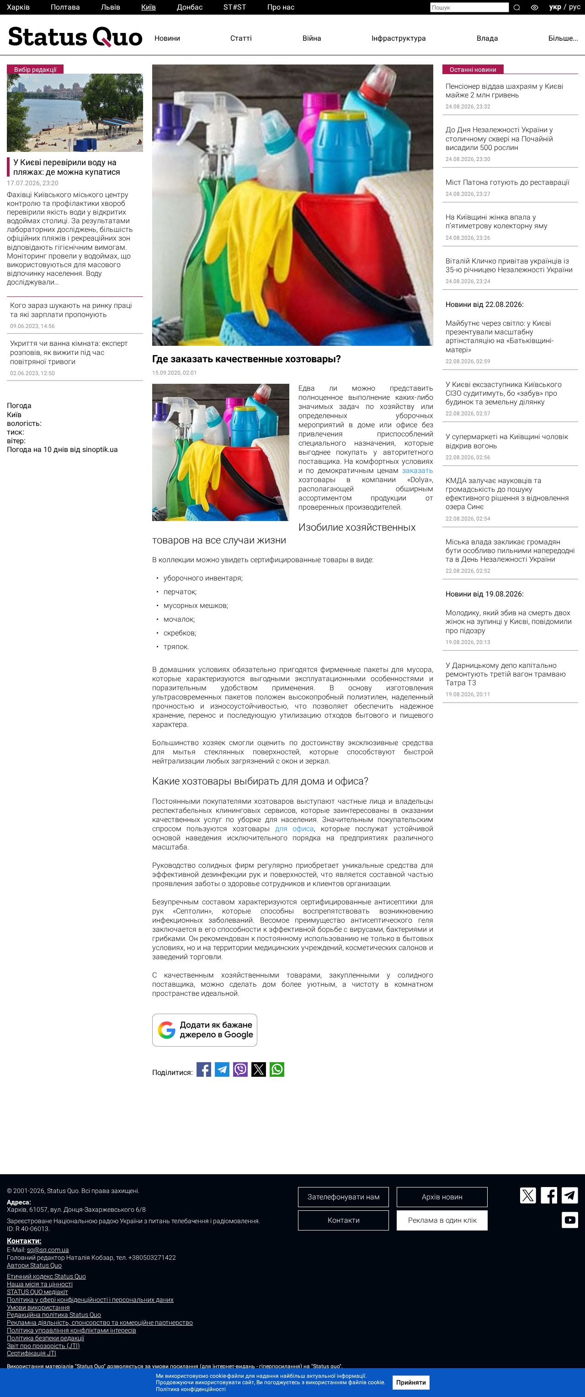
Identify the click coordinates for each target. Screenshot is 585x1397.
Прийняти (411, 1382)
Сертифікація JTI (31, 1353)
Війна (312, 38)
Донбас (189, 7)
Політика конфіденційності (191, 1389)
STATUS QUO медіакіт (37, 1291)
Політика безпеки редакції (45, 1338)
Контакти (344, 1220)
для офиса (294, 828)
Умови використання (38, 1307)
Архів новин (442, 1197)
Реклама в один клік (442, 1220)
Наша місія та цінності (40, 1284)
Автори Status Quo (34, 1265)
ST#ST (234, 7)
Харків (18, 7)
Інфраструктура (399, 38)
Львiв (110, 7)
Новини (167, 38)
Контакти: (24, 1240)
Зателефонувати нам (344, 1197)
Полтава (65, 7)
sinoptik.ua (100, 449)
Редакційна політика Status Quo (54, 1314)
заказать (417, 470)
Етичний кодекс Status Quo (46, 1276)
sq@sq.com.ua (48, 1249)
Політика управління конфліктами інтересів (71, 1330)
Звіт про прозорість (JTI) (43, 1345)
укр (555, 6)
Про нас (280, 7)
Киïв (148, 7)
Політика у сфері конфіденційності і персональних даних (90, 1299)
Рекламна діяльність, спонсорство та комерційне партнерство (100, 1322)
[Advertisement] (292, 1114)
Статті (241, 38)
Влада (487, 38)
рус (574, 6)
